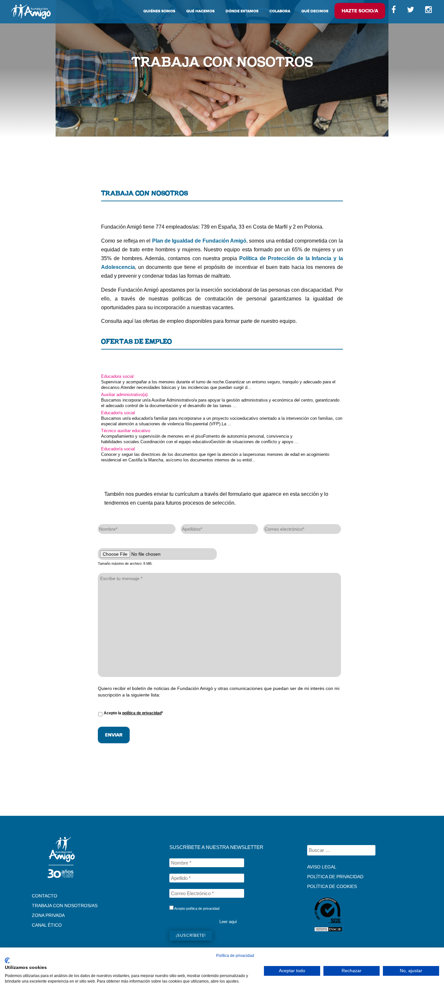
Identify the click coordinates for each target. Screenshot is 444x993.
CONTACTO (44, 895)
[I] (429, 11)
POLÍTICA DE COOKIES (332, 886)
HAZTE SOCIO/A (360, 11)
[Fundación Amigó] (31, 11)
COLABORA (279, 11)
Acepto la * (133, 713)
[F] (393, 11)
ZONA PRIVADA (48, 915)
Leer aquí (228, 921)
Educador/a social (118, 412)
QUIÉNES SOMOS (159, 11)
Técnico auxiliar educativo (125, 430)
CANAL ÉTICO (47, 925)
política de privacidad (142, 713)
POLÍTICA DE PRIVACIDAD (335, 876)
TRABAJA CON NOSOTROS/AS (65, 905)
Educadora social (117, 376)
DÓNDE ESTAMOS (242, 11)
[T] (410, 11)
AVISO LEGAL (321, 866)
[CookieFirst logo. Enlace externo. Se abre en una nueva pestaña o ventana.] (7, 960)
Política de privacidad (235, 955)
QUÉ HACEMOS (200, 11)
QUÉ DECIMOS (314, 11)
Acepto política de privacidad (196, 908)
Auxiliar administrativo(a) (124, 394)
